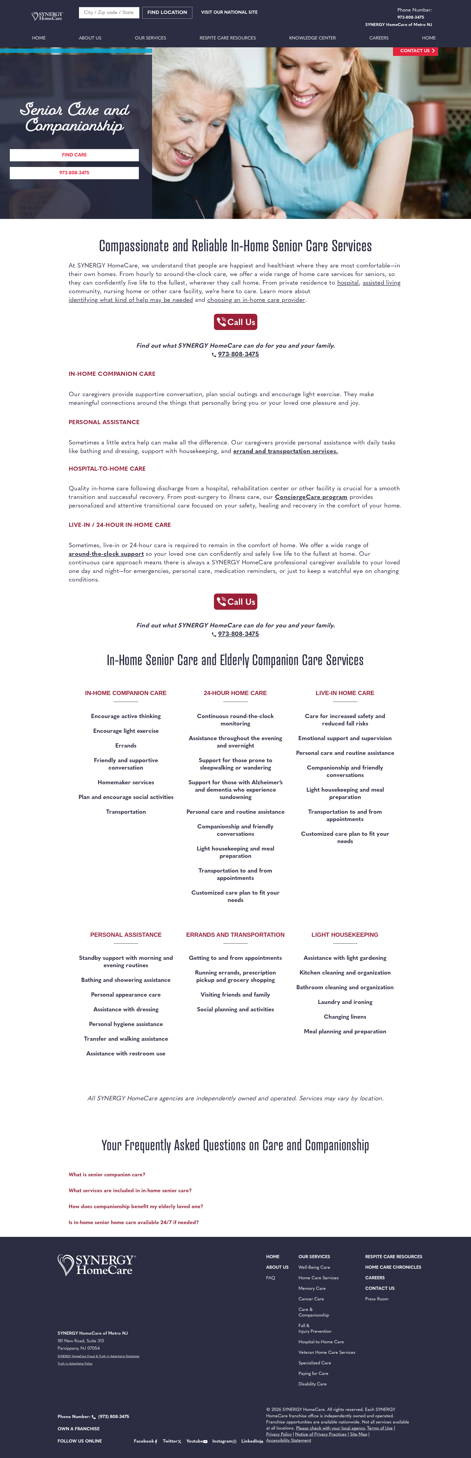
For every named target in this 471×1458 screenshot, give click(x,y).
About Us (90, 38)
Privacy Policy (279, 1435)
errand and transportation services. (285, 451)
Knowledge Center (312, 38)
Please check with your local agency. (331, 1428)
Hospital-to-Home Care (321, 1342)
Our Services (150, 38)
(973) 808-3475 (93, 1417)
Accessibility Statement (288, 1441)
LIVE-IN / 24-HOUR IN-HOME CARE (120, 525)
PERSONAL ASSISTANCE (104, 423)
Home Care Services (319, 1278)
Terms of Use (380, 1428)
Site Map (358, 1435)
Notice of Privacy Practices (321, 1435)
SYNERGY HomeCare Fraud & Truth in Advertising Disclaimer (99, 1356)
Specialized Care (315, 1363)
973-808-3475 (74, 173)
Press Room (376, 1299)
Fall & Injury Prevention (315, 1329)
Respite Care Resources (228, 38)
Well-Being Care (314, 1268)
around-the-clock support (106, 554)
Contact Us (415, 51)
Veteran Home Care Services (327, 1353)
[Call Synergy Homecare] (235, 323)
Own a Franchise (79, 1429)
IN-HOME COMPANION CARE (112, 374)
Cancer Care (311, 1299)
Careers (379, 38)
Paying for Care (313, 1374)
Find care (74, 155)
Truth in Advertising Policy (75, 1363)
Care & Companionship (314, 1313)
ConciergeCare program (311, 497)
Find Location (167, 12)
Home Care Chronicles (393, 1268)
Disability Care (313, 1384)
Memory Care (312, 1289)
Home (39, 38)
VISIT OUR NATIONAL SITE (229, 13)
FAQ (270, 1278)
